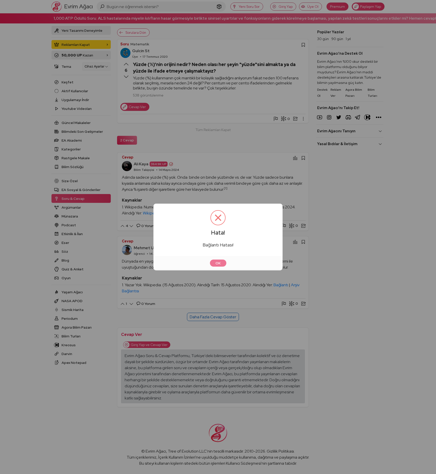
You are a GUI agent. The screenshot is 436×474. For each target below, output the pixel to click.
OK (218, 263)
